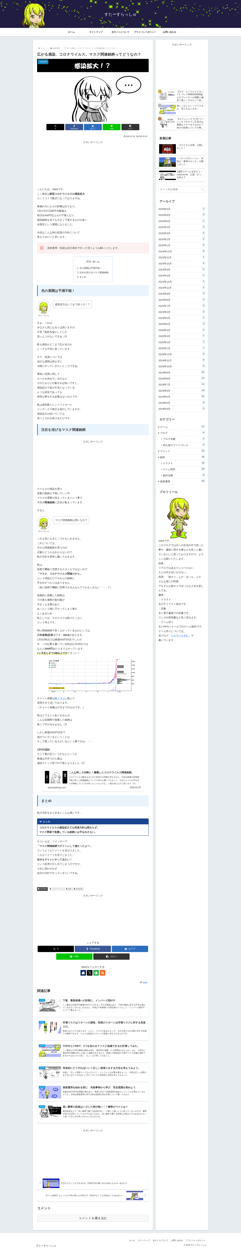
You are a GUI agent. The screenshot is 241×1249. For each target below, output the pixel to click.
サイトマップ (144, 1240)
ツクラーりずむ (180, 635)
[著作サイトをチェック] (83, 973)
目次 (88, 261)
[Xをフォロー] (89, 973)
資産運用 (43, 889)
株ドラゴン (61, 698)
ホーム (132, 1240)
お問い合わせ (177, 1240)
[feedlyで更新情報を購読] (96, 973)
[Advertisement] (93, 164)
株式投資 (79, 889)
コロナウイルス (58, 889)
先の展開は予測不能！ (90, 268)
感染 (69, 889)
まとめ (82, 277)
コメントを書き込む (93, 1218)
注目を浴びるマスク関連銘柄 (94, 272)
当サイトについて (160, 1240)
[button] (130, 127)
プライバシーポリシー (195, 1240)
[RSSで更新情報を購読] (102, 973)
